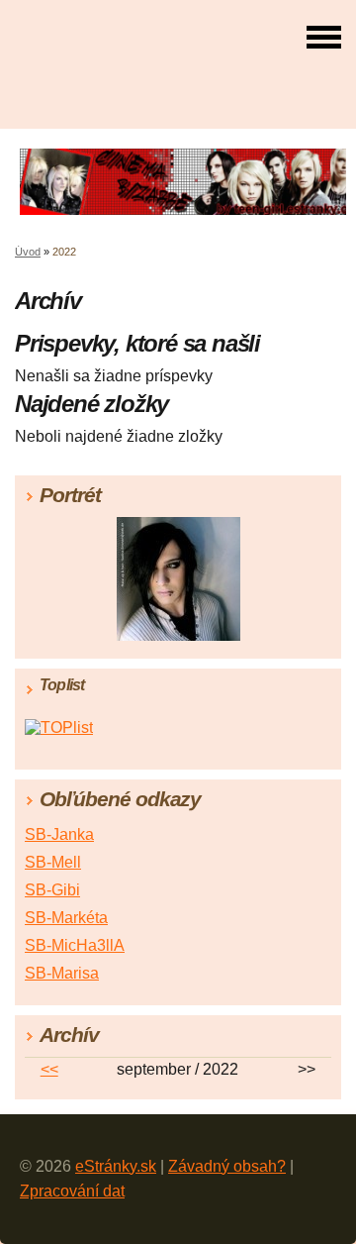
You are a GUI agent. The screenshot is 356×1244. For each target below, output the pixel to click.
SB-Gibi (52, 889)
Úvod (28, 252)
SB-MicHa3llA (75, 945)
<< (49, 1069)
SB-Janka (59, 834)
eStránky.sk (115, 1166)
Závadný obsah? (227, 1166)
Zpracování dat (72, 1191)
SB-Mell (53, 862)
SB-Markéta (66, 917)
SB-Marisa (62, 973)
